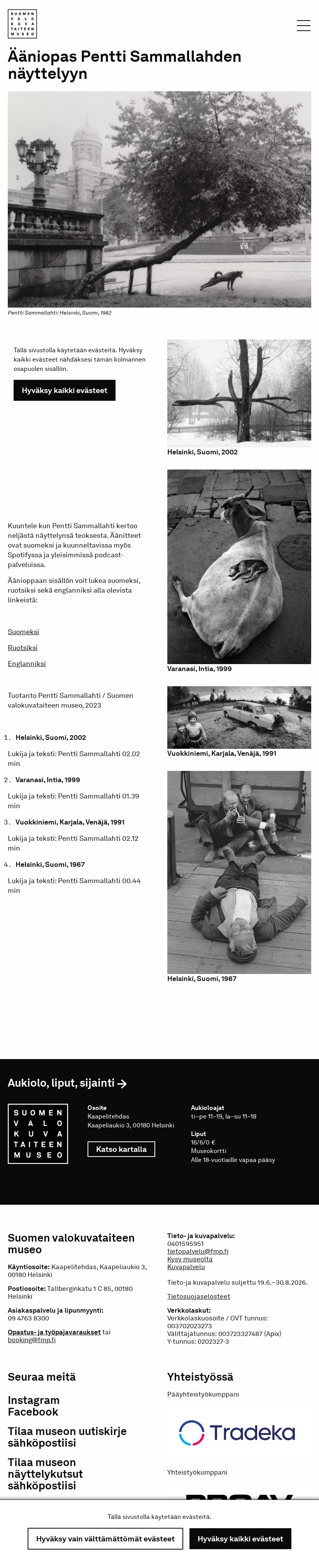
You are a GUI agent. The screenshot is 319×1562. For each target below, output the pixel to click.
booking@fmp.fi (32, 1340)
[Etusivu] (22, 25)
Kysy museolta (190, 1259)
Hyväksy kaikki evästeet (240, 1538)
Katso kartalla (125, 1149)
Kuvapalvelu (186, 1267)
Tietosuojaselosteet (198, 1296)
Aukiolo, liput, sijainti (61, 1082)
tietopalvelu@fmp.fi (197, 1251)
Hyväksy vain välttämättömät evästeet (105, 1538)
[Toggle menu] (303, 28)
